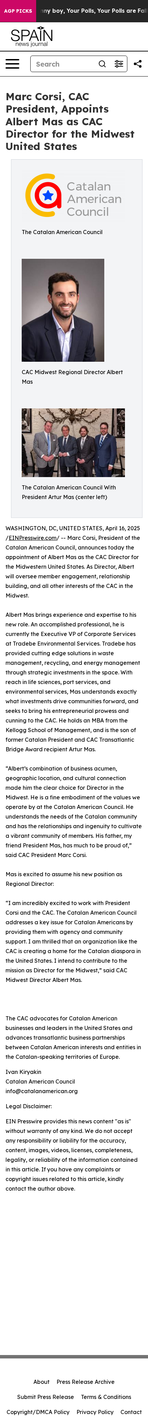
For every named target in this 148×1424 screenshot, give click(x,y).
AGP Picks (18, 11)
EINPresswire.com (32, 537)
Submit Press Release (45, 1396)
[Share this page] (137, 64)
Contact (131, 1412)
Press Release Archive (85, 1381)
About (41, 1381)
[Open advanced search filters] (118, 64)
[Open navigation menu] (12, 64)
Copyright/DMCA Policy (38, 1412)
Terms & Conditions (106, 1396)
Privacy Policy (95, 1412)
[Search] (102, 64)
